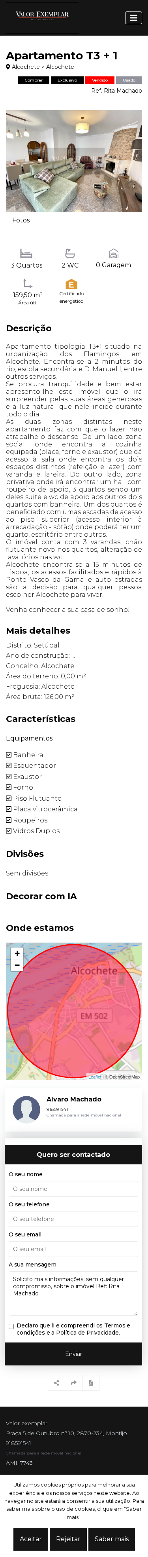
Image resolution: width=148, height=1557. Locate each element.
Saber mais (112, 1539)
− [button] (17, 965)
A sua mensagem (32, 1264)
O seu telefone (29, 1204)
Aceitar (31, 1539)
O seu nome (26, 1174)
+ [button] (17, 953)
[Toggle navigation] (133, 17)
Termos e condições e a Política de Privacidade (73, 1329)
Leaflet (94, 1076)
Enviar (73, 1354)
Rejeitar (68, 1539)
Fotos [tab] (21, 220)
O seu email (25, 1234)
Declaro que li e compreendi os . (73, 1329)
